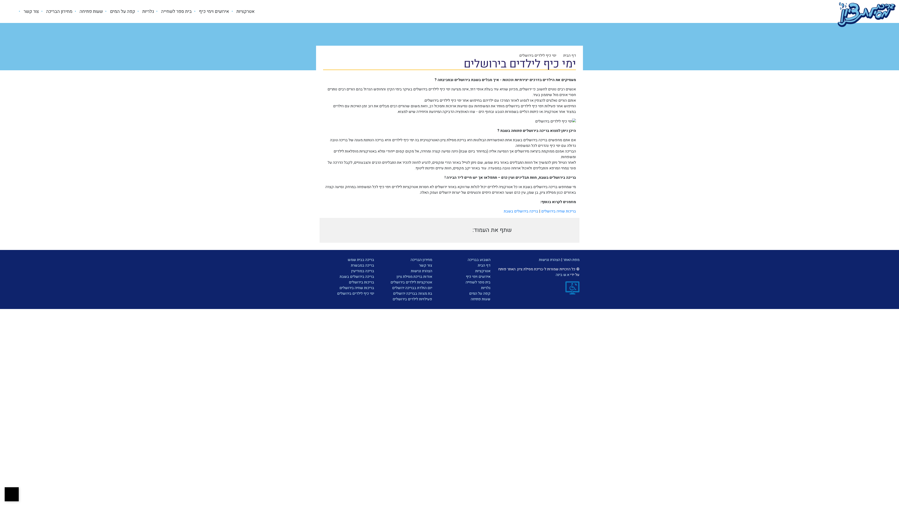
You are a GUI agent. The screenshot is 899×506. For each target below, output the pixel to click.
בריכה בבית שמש (361, 260)
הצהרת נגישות (549, 260)
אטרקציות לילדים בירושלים (411, 282)
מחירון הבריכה (58, 11)
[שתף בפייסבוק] (428, 230)
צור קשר (30, 11)
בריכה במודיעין (362, 271)
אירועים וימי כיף (213, 11)
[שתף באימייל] (395, 230)
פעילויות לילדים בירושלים (412, 299)
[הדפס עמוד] (462, 230)
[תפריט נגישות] (12, 494)
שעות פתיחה (90, 11)
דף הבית (484, 265)
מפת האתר (571, 260)
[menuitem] (242, 12)
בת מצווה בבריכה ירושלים (412, 293)
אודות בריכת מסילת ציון (414, 276)
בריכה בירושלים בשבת (521, 211)
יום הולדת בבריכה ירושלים (412, 288)
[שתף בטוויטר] (411, 230)
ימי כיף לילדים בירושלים (355, 293)
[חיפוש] (13, 11)
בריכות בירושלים (361, 282)
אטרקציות (245, 11)
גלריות (147, 11)
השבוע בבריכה (479, 260)
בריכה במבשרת (362, 265)
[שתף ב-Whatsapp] (445, 230)
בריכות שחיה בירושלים (558, 211)
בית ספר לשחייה (176, 11)
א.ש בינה (560, 275)
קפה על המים (122, 11)
